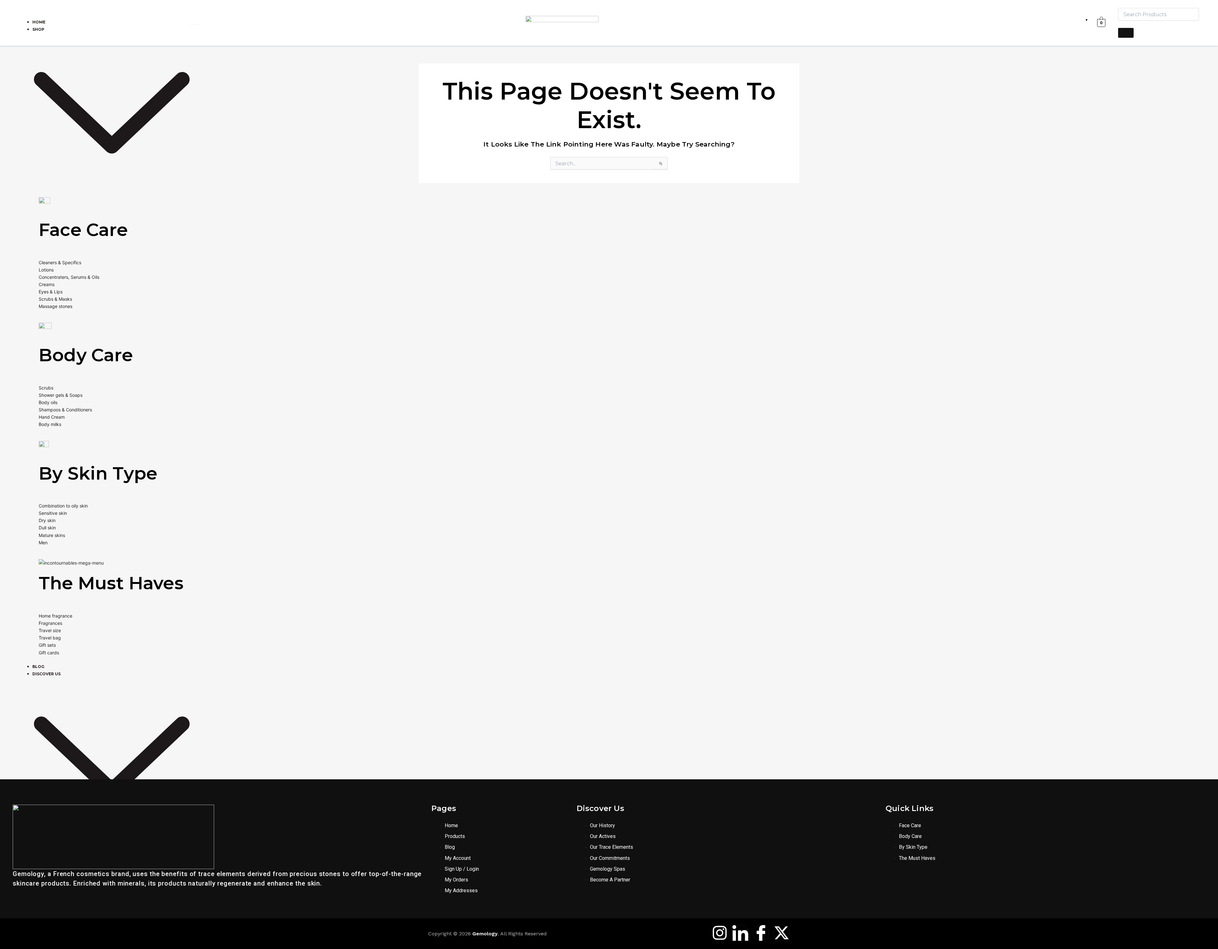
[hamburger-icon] (194, 21)
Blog (38, 666)
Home (38, 22)
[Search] (1126, 33)
